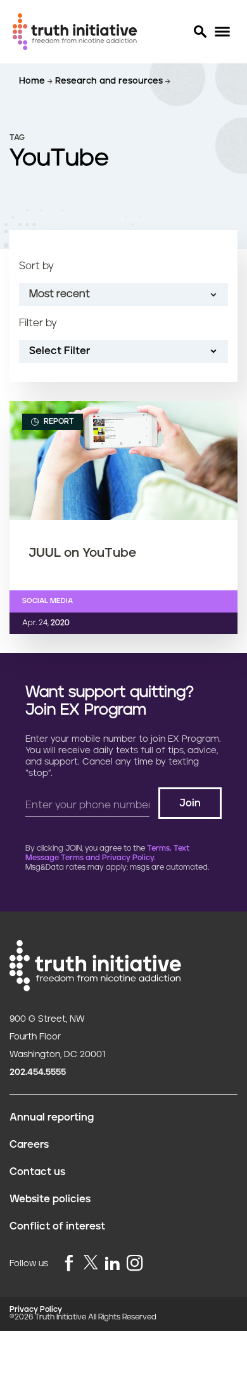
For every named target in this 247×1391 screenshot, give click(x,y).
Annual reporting (52, 1117)
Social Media (47, 600)
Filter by (38, 323)
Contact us (37, 1172)
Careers (29, 1145)
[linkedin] (112, 1264)
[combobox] (123, 294)
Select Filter (59, 351)
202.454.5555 (38, 1072)
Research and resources (110, 81)
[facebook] (69, 1264)
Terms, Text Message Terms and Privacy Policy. (107, 853)
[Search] (199, 31)
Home (33, 81)
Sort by (36, 266)
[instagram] (135, 1264)
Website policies (50, 1199)
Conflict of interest (57, 1226)
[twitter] (91, 1262)
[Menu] (222, 32)
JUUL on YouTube (82, 553)
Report (58, 421)
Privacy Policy (36, 1309)
